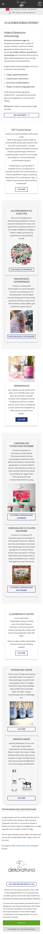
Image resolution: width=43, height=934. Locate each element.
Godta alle (21, 923)
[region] (21, 917)
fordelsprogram (21, 845)
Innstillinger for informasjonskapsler (21, 929)
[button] (3, 4)
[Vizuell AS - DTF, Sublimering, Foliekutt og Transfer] (21, 4)
